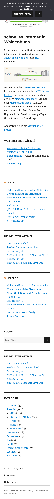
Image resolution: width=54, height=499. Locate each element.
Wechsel (11, 451)
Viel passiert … (15, 205)
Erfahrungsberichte (17, 447)
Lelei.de (12, 182)
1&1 (37, 57)
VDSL (13, 413)
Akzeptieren (22, 14)
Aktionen (12, 405)
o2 (16, 57)
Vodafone (24, 57)
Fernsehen (13, 436)
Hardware (12, 432)
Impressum (10, 475)
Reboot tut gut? (15, 251)
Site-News (13, 455)
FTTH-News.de (11, 491)
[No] (50, 10)
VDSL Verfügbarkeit (15, 468)
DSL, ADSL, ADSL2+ (20, 417)
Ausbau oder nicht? (17, 243)
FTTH (13, 421)
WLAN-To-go (14, 163)
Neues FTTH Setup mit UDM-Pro (25, 262)
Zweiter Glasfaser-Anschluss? (23, 247)
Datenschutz (11, 482)
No (39, 14)
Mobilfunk (15, 428)
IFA (9, 440)
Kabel (13, 424)
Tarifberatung (14, 155)
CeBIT (10, 444)
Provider (11, 409)
